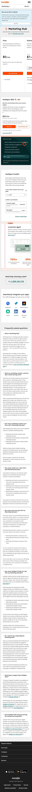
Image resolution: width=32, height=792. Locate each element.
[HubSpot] (5, 2)
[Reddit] (25, 765)
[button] (13, 79)
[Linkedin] (21, 765)
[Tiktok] (29, 765)
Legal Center (7, 785)
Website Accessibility (10, 788)
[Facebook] (5, 765)
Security (26, 785)
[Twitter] (17, 765)
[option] (26, 6)
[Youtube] (13, 765)
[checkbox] (16, 204)
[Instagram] (9, 765)
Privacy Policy (17, 785)
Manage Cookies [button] (23, 788)
